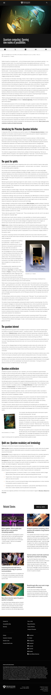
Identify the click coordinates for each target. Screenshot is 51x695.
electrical (27, 99)
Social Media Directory (34, 654)
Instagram (31, 640)
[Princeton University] (9, 687)
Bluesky (31, 651)
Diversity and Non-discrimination (8, 664)
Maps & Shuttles (31, 624)
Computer (11, 386)
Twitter (30, 638)
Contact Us (5, 621)
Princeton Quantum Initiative (37, 132)
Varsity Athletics (31, 626)
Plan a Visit (30, 621)
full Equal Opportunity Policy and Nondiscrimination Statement (19, 678)
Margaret (28, 384)
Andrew (13, 99)
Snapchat (31, 643)
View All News (40, 507)
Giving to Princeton (31, 629)
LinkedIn (31, 646)
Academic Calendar (7, 638)
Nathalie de (13, 333)
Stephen (5, 225)
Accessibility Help (7, 624)
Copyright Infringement (44, 689)
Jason (10, 270)
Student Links (6, 640)
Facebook (31, 635)
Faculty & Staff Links (7, 643)
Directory (5, 626)
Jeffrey (30, 203)
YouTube (31, 648)
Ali (18, 307)
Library (4, 635)
